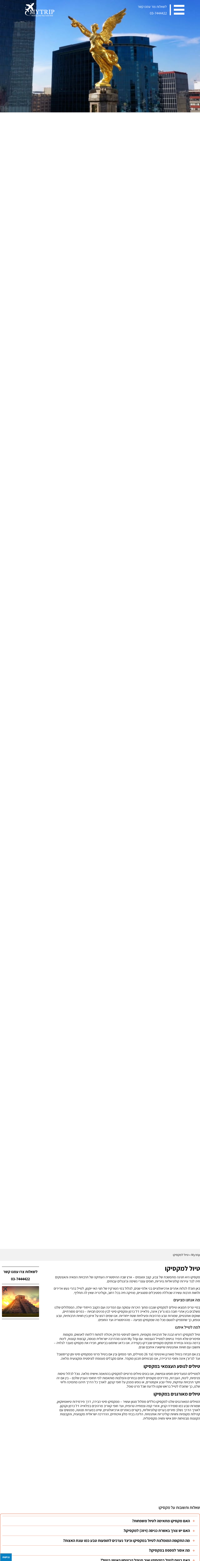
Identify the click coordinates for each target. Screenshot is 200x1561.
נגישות (6, 1557)
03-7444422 (158, 13)
